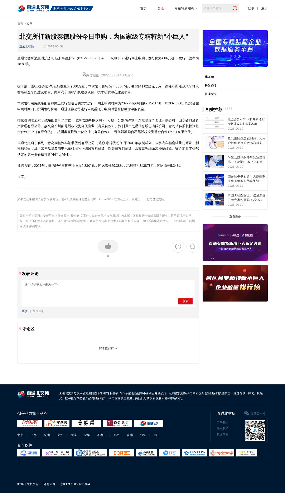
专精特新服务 (184, 8)
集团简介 (222, 434)
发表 (185, 301)
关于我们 (222, 422)
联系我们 (222, 428)
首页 (143, 8)
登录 (251, 8)
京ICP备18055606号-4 (75, 484)
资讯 (160, 8)
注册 (264, 8)
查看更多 (235, 216)
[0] (108, 246)
